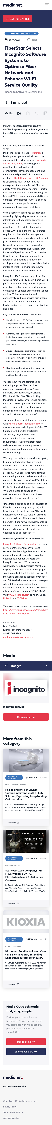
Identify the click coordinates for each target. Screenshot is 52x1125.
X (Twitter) (22, 598)
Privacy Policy (9, 1106)
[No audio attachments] (37, 113)
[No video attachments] (45, 113)
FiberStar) (36, 152)
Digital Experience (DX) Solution (31, 178)
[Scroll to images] (19, 113)
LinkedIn (7, 598)
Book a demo (24, 1041)
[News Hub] (13, 5)
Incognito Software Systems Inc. (20, 544)
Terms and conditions (13, 1112)
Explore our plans (24, 1051)
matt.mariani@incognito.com (18, 637)
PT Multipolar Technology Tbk (24, 423)
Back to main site (16, 1086)
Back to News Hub (20, 18)
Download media (26, 717)
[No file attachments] (28, 113)
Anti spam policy (11, 1117)
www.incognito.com (18, 594)
